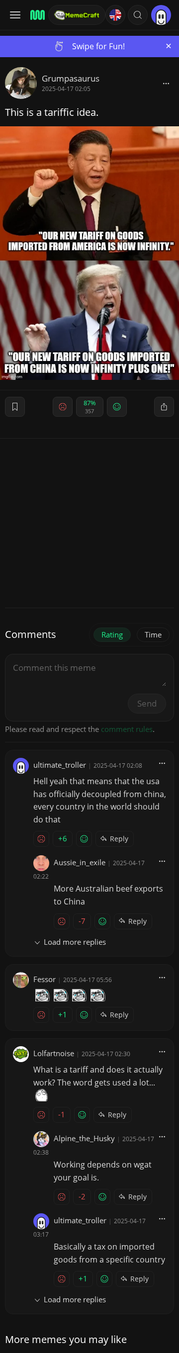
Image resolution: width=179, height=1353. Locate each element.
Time (153, 634)
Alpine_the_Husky (84, 1138)
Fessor (44, 979)
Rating (112, 634)
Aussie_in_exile (79, 862)
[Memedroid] (36, 15)
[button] (138, 15)
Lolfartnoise (53, 1053)
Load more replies (75, 942)
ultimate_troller (59, 765)
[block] (166, 83)
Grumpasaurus (70, 78)
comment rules (127, 729)
